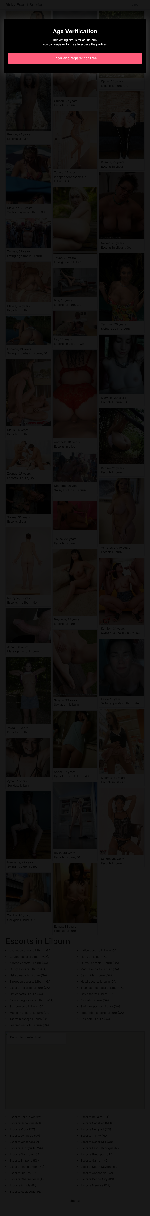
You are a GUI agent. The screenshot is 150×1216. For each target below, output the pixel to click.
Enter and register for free (75, 58)
